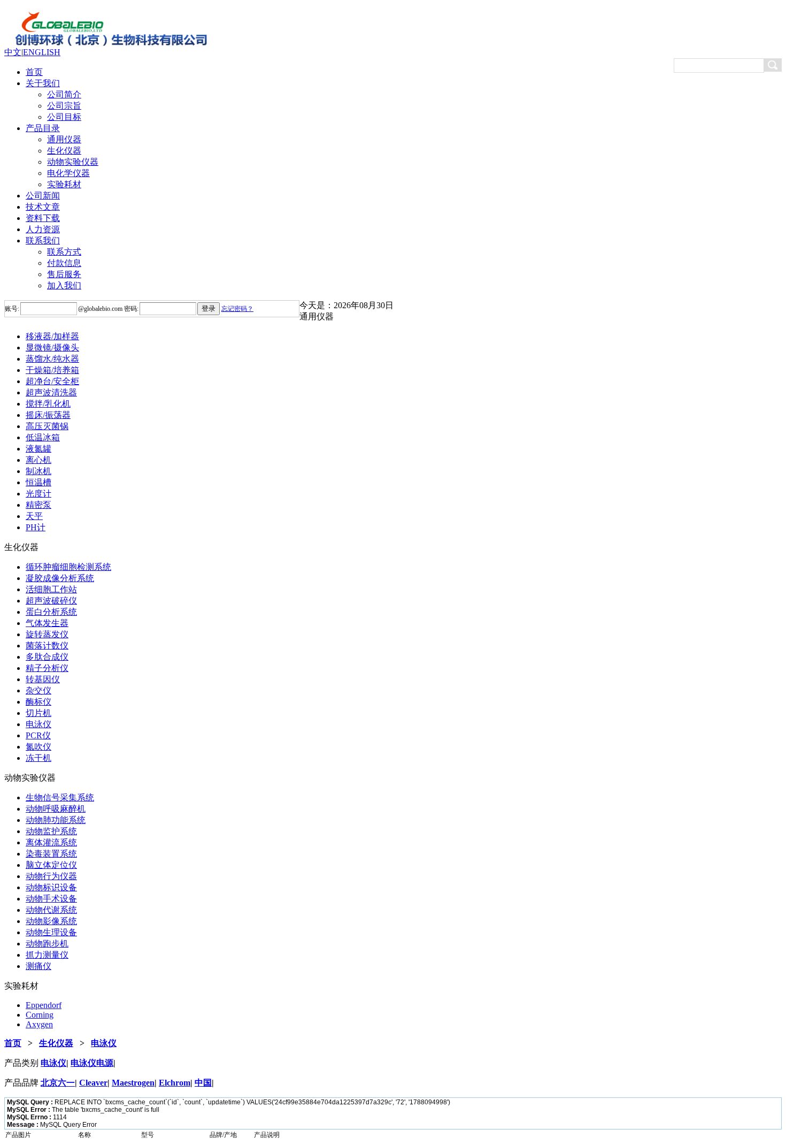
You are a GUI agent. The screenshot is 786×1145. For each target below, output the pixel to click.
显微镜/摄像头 (52, 347)
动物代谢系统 (51, 909)
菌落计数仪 (47, 645)
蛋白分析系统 (51, 611)
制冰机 (38, 471)
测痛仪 (38, 966)
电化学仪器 (68, 173)
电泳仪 (38, 724)
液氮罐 (38, 448)
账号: (12, 308)
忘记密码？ (237, 308)
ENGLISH (41, 52)
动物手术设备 (51, 898)
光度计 (38, 493)
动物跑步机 (47, 943)
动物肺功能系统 (56, 820)
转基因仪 (43, 679)
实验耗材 (64, 184)
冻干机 (38, 757)
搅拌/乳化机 (48, 403)
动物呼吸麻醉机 (56, 808)
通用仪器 (64, 139)
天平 (34, 516)
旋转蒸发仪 (47, 634)
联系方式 (64, 251)
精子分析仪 (47, 668)
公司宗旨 (64, 105)
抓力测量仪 (47, 954)
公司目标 (64, 116)
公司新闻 (43, 195)
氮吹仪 (38, 746)
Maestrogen (133, 1082)
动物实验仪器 (72, 161)
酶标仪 (38, 701)
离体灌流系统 (51, 842)
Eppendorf (43, 1005)
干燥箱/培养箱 (52, 370)
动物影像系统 (51, 921)
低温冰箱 (43, 437)
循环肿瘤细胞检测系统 (68, 566)
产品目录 (43, 128)
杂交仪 (38, 690)
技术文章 (43, 206)
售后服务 (64, 274)
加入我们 (64, 285)
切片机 (38, 712)
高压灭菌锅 (47, 426)
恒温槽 (38, 482)
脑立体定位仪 (51, 864)
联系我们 (43, 240)
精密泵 (38, 504)
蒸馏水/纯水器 (52, 358)
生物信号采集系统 (60, 797)
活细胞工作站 (51, 589)
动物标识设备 (51, 887)
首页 (34, 72)
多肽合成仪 (47, 656)
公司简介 (64, 94)
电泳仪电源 (92, 1062)
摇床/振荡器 (48, 414)
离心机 (38, 459)
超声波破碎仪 (51, 600)
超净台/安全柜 (52, 381)
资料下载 (43, 218)
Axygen (39, 1024)
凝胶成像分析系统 (60, 578)
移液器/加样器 (52, 336)
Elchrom (174, 1082)
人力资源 (43, 229)
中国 (203, 1082)
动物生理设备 (51, 932)
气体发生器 (47, 623)
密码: (130, 308)
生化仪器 (64, 150)
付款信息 (64, 263)
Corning (39, 1014)
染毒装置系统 (51, 853)
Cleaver (93, 1082)
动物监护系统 (51, 831)
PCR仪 (38, 735)
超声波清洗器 (51, 392)
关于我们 (43, 83)
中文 (12, 52)
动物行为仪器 (51, 876)
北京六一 (58, 1082)
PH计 (35, 527)
